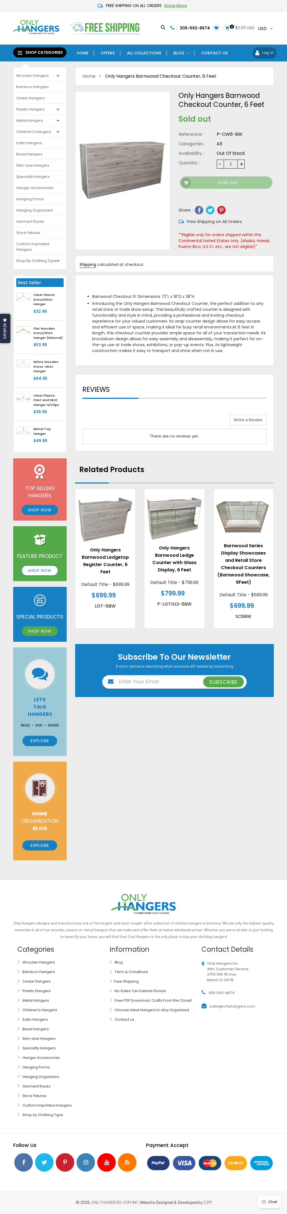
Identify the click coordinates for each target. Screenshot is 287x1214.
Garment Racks (30, 221)
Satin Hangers (29, 143)
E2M (207, 1202)
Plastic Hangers (30, 109)
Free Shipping (126, 981)
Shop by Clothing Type (36, 260)
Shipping (88, 264)
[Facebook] (199, 210)
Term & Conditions (131, 971)
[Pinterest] (221, 210)
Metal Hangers (29, 120)
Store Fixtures (28, 232)
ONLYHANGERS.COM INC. (116, 1202)
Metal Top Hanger (42, 431)
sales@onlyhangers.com (232, 1006)
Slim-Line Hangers (32, 165)
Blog (118, 962)
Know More (175, 5)
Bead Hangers (29, 154)
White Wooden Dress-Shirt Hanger (46, 366)
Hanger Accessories (35, 187)
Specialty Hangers (33, 176)
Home (89, 76)
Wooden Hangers (32, 75)
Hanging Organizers (34, 210)
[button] (5, 328)
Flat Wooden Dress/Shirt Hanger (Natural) (48, 333)
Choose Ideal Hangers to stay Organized (151, 1010)
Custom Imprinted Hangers (32, 246)
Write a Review (248, 420)
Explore (40, 741)
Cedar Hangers (30, 98)
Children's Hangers (33, 131)
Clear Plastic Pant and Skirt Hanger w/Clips (46, 400)
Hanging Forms (30, 199)
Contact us (124, 1019)
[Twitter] (210, 210)
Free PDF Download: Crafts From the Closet (153, 1000)
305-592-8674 (195, 28)
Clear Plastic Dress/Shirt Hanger (44, 299)
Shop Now (40, 510)
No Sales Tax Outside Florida (140, 991)
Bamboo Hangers (32, 86)
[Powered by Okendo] (107, 422)
